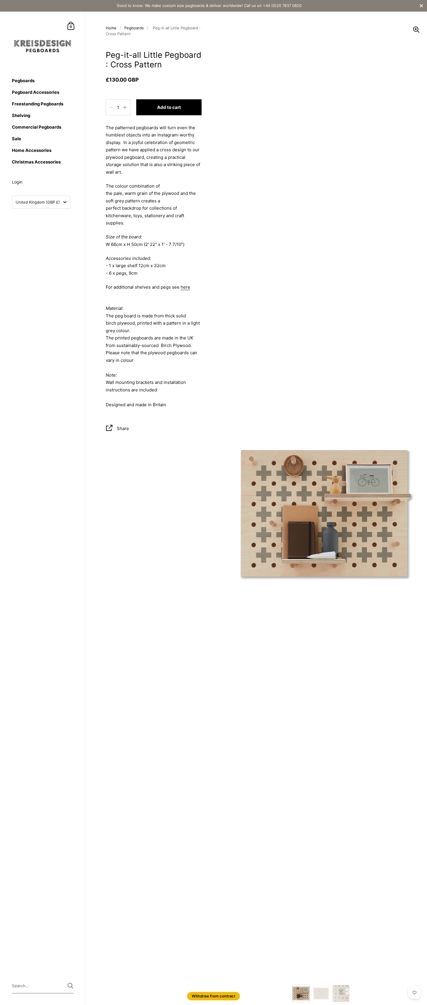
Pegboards (134, 28)
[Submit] (70, 986)
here (185, 287)
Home (111, 28)
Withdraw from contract (213, 996)
